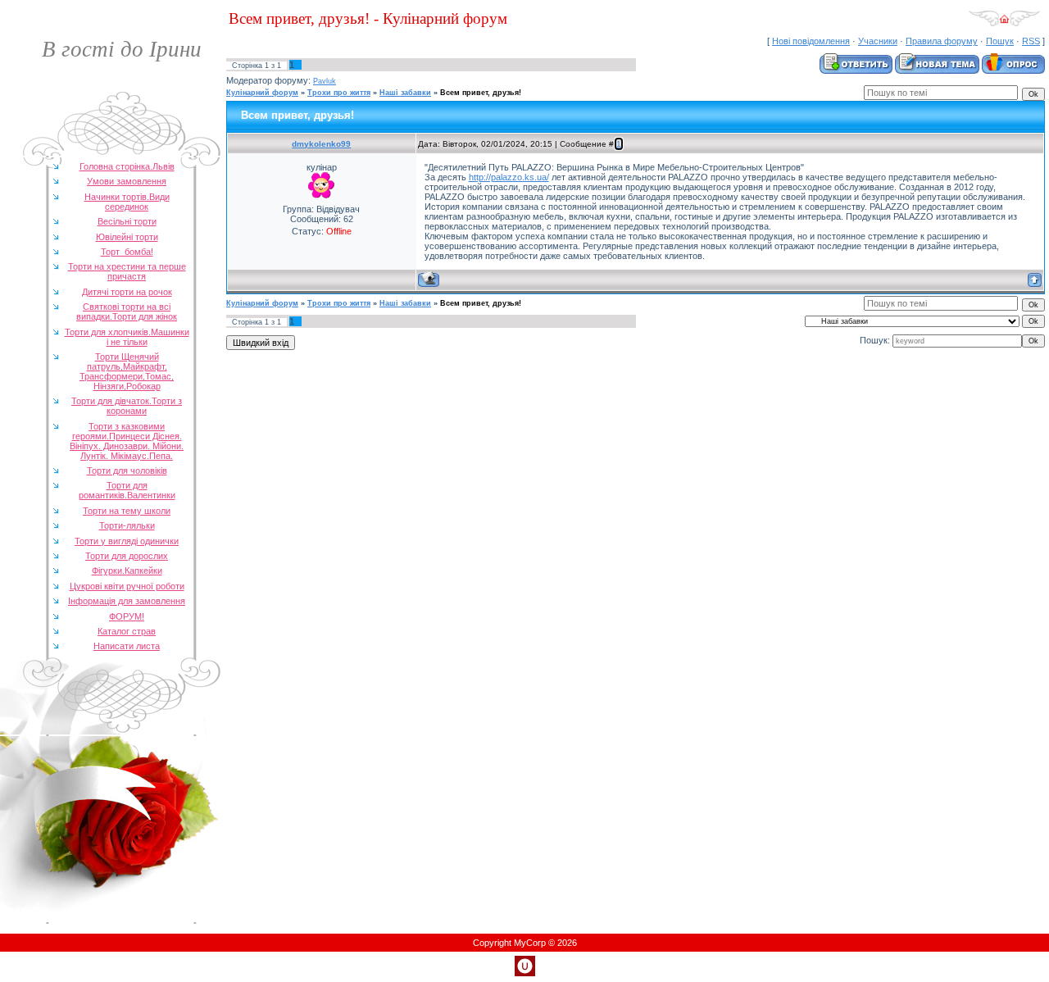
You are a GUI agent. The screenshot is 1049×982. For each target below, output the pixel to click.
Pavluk (324, 81)
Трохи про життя (338, 93)
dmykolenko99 (321, 143)
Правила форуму (942, 41)
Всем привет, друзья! (480, 93)
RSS (1031, 41)
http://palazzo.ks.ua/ (509, 177)
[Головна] (1004, 24)
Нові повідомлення (811, 41)
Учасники (877, 41)
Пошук (1000, 41)
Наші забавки (405, 93)
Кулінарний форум (262, 93)
